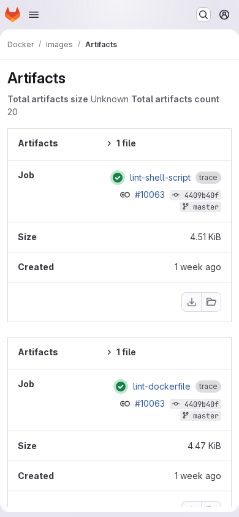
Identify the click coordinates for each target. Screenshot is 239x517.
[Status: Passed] (117, 177)
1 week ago (198, 267)
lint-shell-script (160, 178)
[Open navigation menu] (34, 15)
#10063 (151, 194)
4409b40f (201, 195)
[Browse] (211, 302)
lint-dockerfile (162, 386)
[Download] (191, 302)
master (206, 207)
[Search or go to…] (203, 14)
